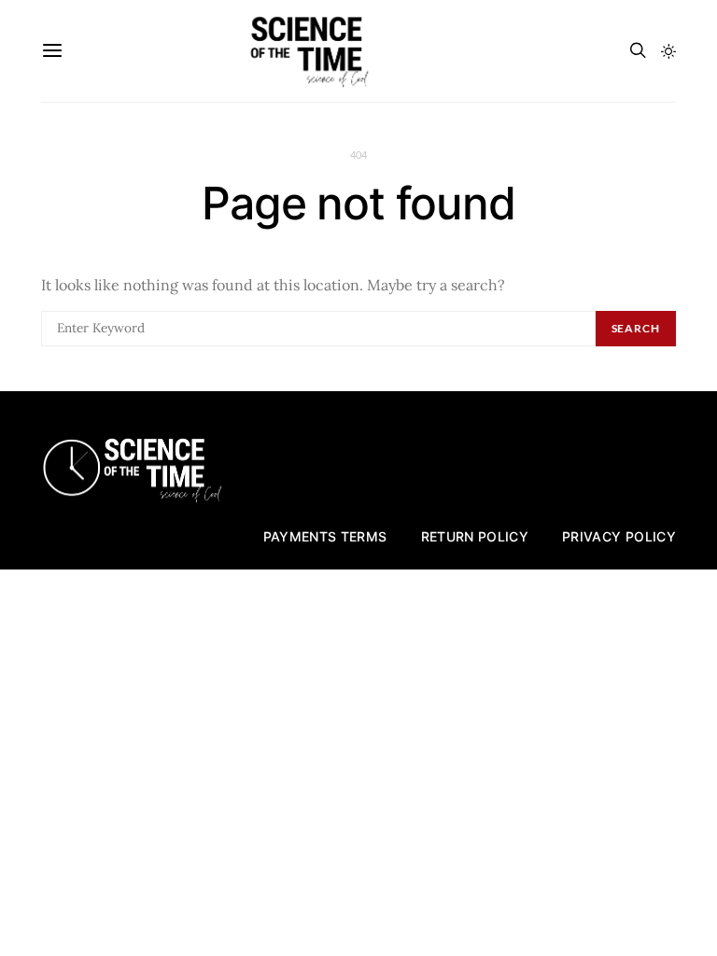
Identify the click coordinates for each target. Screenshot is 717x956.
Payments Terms (325, 536)
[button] (668, 51)
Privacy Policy (619, 536)
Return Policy (475, 536)
